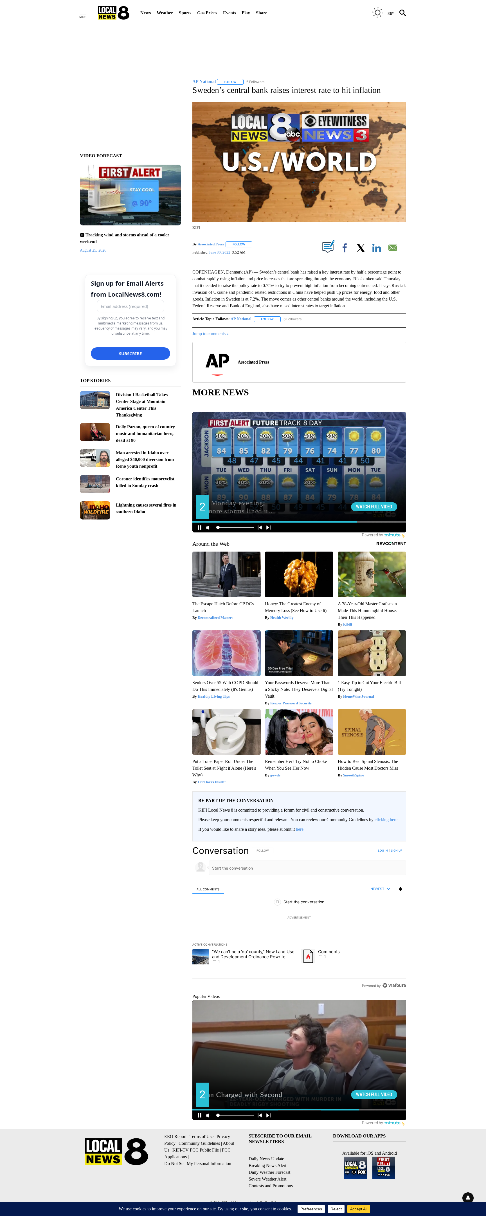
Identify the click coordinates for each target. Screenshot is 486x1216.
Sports (185, 12)
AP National (241, 319)
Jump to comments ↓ (210, 333)
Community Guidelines (199, 1143)
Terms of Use (201, 1136)
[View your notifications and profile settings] (400, 889)
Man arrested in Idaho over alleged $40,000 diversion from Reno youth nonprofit (145, 459)
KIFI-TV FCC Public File (195, 1150)
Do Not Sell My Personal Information (197, 1163)
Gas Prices (207, 12)
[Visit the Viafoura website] (394, 985)
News (145, 12)
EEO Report (175, 1136)
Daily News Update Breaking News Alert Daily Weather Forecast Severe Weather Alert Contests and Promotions (271, 1172)
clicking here (386, 819)
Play (246, 12)
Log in (383, 850)
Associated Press (211, 244)
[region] (299, 918)
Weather (165, 12)
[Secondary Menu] (87, 13)
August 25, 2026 (93, 250)
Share (261, 12)
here (299, 829)
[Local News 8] (113, 13)
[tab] (208, 889)
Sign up (396, 850)
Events (229, 12)
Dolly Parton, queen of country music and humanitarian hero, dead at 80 (145, 433)
